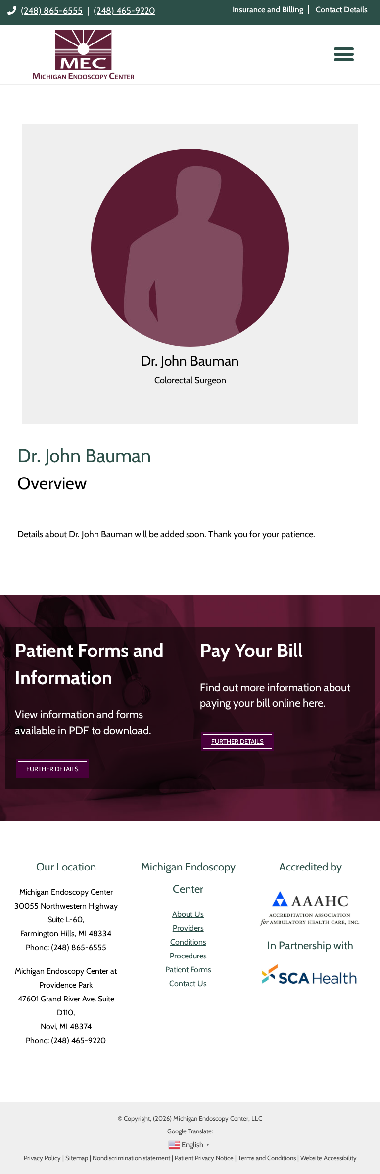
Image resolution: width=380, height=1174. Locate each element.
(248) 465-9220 (124, 10)
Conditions (188, 942)
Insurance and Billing (268, 9)
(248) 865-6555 (52, 10)
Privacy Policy (42, 1158)
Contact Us (188, 983)
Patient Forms (188, 969)
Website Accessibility (328, 1158)
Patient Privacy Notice (204, 1158)
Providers (188, 928)
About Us (188, 914)
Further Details (52, 769)
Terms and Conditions (267, 1158)
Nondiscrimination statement (132, 1158)
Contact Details (342, 9)
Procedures (188, 955)
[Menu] (344, 54)
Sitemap (76, 1158)
